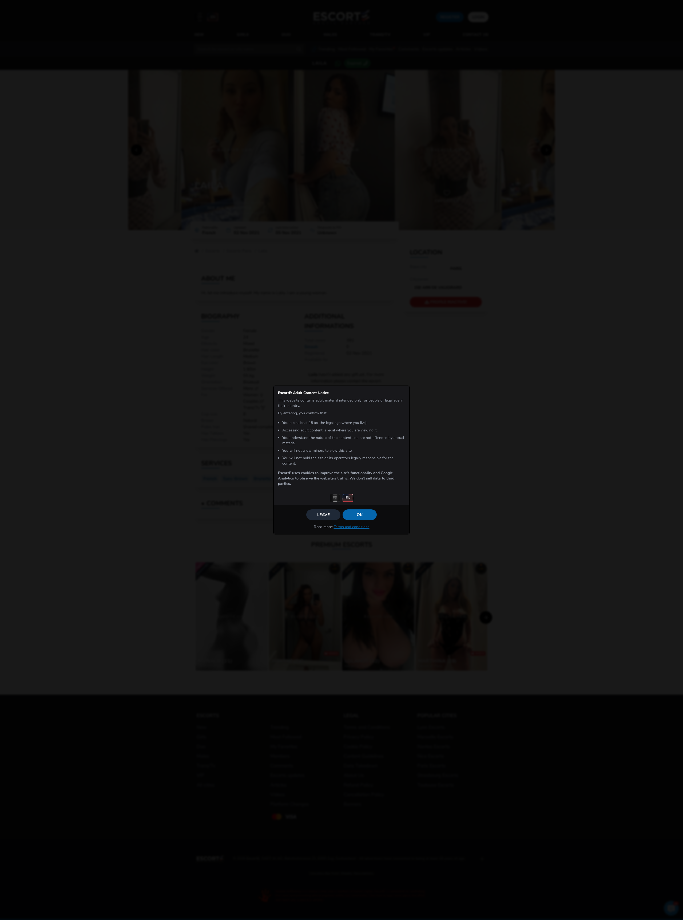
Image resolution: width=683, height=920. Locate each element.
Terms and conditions (352, 526)
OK (360, 514)
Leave (323, 514)
